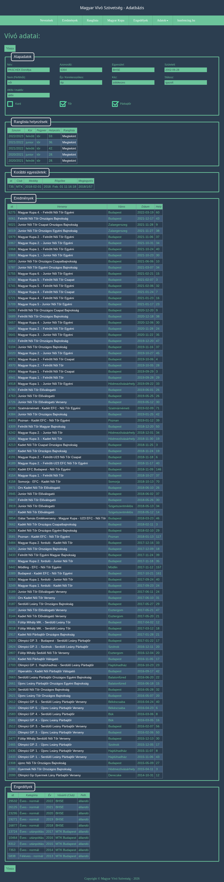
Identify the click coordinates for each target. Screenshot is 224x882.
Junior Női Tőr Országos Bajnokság (42, 347)
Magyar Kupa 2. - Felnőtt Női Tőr (41, 365)
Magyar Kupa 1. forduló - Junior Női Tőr (45, 579)
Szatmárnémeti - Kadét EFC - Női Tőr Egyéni (49, 408)
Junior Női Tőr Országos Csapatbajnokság (47, 261)
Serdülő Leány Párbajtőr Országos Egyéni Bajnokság (54, 677)
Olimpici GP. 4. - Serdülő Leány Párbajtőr (46, 714)
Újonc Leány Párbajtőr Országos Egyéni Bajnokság (53, 683)
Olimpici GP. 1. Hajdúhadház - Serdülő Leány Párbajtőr (56, 665)
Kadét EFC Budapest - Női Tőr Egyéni (44, 469)
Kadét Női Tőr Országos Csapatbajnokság (47, 524)
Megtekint (69, 136)
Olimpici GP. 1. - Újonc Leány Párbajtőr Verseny (51, 750)
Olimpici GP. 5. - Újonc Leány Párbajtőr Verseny (51, 708)
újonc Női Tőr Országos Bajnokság (42, 763)
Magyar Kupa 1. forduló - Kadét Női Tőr (45, 585)
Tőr (70, 103)
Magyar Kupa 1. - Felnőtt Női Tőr (41, 377)
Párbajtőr (125, 103)
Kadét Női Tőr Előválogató (36, 512)
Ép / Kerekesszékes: (72, 77)
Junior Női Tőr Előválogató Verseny (42, 402)
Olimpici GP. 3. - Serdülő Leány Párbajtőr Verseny (52, 726)
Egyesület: (118, 64)
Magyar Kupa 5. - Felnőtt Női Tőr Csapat (46, 279)
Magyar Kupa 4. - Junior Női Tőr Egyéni (45, 322)
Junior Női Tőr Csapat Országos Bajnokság (48, 224)
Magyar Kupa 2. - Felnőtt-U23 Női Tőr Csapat (49, 457)
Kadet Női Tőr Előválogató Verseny (42, 616)
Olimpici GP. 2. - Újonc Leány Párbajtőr (45, 744)
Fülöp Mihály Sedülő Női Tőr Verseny (43, 653)
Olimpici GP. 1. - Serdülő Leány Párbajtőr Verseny (52, 757)
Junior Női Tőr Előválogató (36, 396)
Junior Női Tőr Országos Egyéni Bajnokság (47, 230)
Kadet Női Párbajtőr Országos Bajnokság (46, 634)
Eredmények (70, 20)
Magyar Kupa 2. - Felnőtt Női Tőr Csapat (46, 359)
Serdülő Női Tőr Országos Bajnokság (43, 689)
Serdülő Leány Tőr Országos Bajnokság (45, 604)
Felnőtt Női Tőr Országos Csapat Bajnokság (48, 310)
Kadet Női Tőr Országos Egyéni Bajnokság (47, 530)
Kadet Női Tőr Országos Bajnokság (42, 451)
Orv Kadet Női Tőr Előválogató (39, 487)
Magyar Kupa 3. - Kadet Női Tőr (40, 438)
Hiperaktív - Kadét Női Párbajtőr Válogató (46, 671)
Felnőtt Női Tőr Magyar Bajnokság (41, 426)
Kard (18, 103)
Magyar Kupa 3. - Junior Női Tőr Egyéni (45, 334)
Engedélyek (140, 20)
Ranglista (92, 20)
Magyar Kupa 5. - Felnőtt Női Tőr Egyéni (46, 286)
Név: (10, 64)
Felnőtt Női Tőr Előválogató (37, 390)
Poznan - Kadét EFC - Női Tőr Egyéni (44, 420)
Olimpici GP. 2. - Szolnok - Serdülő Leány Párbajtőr (53, 646)
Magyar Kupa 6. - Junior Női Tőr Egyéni (45, 273)
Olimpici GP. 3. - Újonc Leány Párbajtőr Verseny (51, 732)
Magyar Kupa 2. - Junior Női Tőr (40, 432)
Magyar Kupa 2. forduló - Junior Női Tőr (45, 561)
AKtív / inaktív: (15, 90)
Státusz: (169, 77)
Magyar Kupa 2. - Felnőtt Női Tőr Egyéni (46, 237)
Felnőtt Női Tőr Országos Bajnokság (43, 218)
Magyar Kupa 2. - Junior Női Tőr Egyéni (45, 243)
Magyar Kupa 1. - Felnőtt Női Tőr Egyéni (46, 249)
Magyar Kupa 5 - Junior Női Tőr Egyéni (45, 304)
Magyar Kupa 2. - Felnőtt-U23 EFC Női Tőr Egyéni (53, 463)
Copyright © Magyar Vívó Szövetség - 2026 (112, 878)
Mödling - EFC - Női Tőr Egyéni (39, 567)
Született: (169, 64)
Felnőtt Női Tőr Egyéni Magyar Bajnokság (47, 555)
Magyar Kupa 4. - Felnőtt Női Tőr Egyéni (46, 212)
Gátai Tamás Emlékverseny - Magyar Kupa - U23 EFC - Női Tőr (62, 518)
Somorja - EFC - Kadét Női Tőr (39, 481)
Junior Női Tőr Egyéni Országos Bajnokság (47, 267)
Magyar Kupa (115, 20)
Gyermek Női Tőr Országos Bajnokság (44, 769)
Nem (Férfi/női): (16, 77)
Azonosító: (66, 64)
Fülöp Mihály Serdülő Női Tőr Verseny (44, 738)
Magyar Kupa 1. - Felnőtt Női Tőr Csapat (46, 371)
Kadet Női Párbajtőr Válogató (38, 659)
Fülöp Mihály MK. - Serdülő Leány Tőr (44, 622)
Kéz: (114, 77)
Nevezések (46, 20)
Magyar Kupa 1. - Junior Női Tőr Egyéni (45, 255)
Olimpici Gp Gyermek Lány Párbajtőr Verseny (49, 775)
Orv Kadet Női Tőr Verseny (36, 598)
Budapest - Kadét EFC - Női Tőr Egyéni (45, 573)
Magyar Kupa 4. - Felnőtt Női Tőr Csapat (46, 292)
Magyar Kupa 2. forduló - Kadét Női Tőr (45, 542)
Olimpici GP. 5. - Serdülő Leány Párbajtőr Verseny (52, 702)
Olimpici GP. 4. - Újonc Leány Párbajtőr (45, 720)
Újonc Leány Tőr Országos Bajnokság (44, 695)
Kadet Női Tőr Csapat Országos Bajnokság (47, 445)
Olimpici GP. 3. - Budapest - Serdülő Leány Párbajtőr (54, 640)
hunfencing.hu (186, 20)
